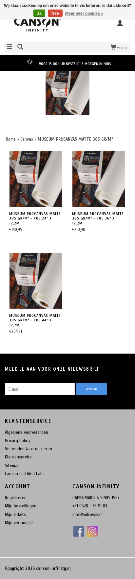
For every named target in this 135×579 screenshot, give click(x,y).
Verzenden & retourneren (28, 449)
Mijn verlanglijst (19, 522)
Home (11, 139)
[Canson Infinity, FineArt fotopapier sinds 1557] (36, 26)
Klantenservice (18, 457)
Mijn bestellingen (20, 506)
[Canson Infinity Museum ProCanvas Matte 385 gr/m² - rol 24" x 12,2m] (36, 179)
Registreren (16, 497)
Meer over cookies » (84, 13)
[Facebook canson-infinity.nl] (78, 531)
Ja (39, 13)
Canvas (27, 139)
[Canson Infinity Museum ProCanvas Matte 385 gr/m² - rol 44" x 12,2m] (36, 281)
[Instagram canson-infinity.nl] (92, 531)
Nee (55, 13)
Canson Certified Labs (25, 473)
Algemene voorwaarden (26, 432)
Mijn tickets (15, 514)
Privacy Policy (17, 440)
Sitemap (12, 465)
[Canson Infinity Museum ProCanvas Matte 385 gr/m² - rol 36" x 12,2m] (98, 179)
